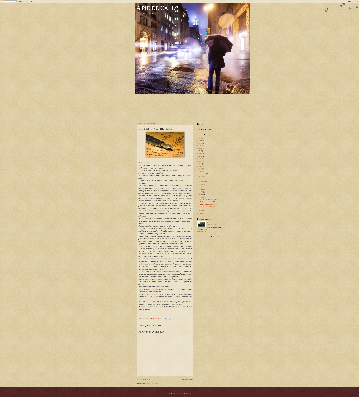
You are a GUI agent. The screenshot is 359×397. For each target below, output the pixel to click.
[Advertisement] (179, 107)
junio (202, 186)
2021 (200, 148)
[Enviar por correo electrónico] (166, 319)
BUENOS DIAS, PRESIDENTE (208, 199)
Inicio (167, 379)
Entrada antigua (188, 379)
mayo (202, 189)
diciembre (203, 174)
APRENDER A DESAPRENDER (209, 204)
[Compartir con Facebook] (171, 319)
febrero (203, 197)
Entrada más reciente (144, 379)
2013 (200, 169)
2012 (200, 171)
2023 (200, 143)
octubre (203, 179)
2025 (200, 140)
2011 (200, 213)
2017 (200, 158)
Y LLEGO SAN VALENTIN (207, 207)
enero (202, 210)
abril (202, 192)
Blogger (189, 393)
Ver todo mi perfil (201, 231)
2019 (200, 153)
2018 (200, 156)
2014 (200, 166)
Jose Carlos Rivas (213, 222)
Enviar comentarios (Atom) (151, 383)
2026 (200, 138)
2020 (200, 151)
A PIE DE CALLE (157, 8)
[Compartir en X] (170, 319)
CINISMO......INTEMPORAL (208, 202)
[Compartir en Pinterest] (173, 319)
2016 (200, 161)
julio (202, 184)
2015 (200, 164)
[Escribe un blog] (168, 319)
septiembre (204, 181)
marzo (202, 194)
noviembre (204, 176)
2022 (200, 145)
